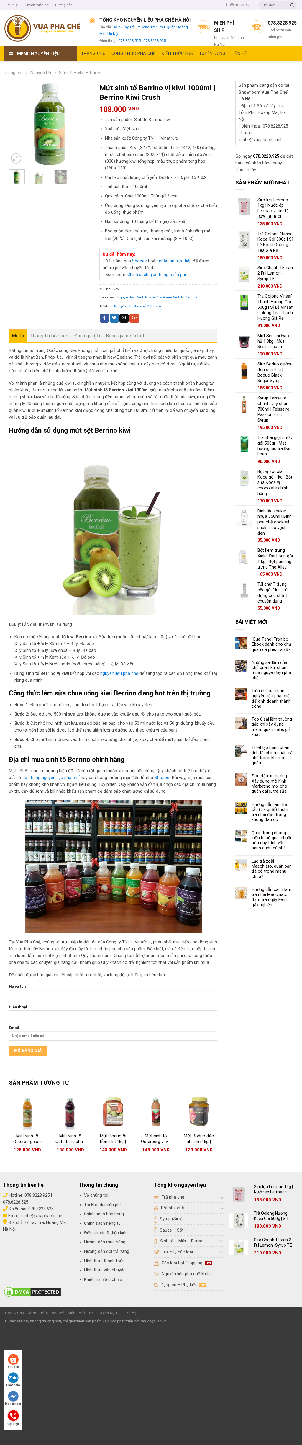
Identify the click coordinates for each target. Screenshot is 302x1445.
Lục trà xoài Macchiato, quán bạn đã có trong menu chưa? (272, 869)
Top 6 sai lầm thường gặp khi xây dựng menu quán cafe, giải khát (272, 727)
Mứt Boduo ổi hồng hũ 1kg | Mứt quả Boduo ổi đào (113, 1139)
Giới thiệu (11, 5)
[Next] (81, 124)
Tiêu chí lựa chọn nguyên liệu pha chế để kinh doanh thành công (271, 698)
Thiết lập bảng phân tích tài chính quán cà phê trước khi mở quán (272, 755)
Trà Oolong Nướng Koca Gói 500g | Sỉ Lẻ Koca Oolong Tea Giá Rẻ (273, 1216)
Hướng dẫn (64, 5)
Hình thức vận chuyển (105, 1270)
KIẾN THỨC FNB (177, 53)
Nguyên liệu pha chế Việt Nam (137, 306)
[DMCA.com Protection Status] (32, 1291)
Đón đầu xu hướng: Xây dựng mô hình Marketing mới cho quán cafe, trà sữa (270, 783)
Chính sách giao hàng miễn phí (156, 274)
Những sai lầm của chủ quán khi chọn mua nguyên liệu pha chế (271, 670)
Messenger (13, 1403)
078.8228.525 (129, 40)
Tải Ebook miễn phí (102, 1204)
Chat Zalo (13, 1385)
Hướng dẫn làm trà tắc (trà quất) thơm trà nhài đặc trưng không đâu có (270, 812)
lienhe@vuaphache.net (42, 1215)
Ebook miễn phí (37, 5)
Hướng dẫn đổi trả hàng (106, 1251)
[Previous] (18, 124)
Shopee (139, 261)
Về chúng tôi (96, 1195)
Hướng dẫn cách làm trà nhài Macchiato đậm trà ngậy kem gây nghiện (271, 897)
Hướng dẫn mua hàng (104, 1242)
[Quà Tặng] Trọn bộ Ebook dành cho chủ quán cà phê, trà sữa (271, 644)
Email (14, 1028)
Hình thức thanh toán (104, 1260)
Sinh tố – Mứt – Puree (80, 72)
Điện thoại (18, 1007)
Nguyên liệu (41, 72)
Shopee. (162, 777)
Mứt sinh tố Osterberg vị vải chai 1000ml (156, 1139)
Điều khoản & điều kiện (106, 1232)
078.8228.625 (41, 1208)
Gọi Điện (13, 1423)
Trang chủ (14, 72)
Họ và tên (17, 986)
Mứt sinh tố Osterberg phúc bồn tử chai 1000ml (70, 1139)
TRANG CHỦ (93, 53)
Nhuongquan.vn (153, 1321)
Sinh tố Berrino (185, 297)
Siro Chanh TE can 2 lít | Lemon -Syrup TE (273, 1242)
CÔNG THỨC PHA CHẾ (133, 53)
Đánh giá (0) (87, 336)
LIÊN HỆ (239, 53)
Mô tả (18, 336)
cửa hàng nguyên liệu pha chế (51, 777)
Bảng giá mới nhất (125, 336)
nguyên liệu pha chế (119, 673)
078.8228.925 (154, 40)
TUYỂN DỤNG (212, 53)
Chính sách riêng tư (102, 1223)
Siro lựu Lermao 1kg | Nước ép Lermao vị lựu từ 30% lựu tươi (273, 1189)
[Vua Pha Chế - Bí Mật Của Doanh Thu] (42, 28)
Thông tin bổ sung (49, 336)
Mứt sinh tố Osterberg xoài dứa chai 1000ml (27, 1139)
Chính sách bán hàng (104, 1214)
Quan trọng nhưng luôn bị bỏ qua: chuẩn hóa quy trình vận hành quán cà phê (272, 840)
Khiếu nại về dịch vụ (103, 1279)
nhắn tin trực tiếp (175, 261)
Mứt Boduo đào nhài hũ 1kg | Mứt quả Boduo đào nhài (199, 1139)
